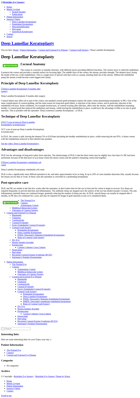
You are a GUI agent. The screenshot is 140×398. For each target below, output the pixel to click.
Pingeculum (17, 250)
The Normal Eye (28, 200)
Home (15, 50)
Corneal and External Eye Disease (53, 50)
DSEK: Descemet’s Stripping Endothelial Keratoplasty (41, 235)
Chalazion (16, 218)
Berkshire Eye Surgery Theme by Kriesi (52, 376)
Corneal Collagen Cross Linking (32, 247)
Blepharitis (16, 215)
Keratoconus (17, 245)
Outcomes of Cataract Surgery (25, 210)
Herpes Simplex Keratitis (23, 242)
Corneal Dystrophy (20, 223)
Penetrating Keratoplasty (28, 230)
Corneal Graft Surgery (79, 50)
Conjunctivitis (18, 220)
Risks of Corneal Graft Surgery (31, 237)
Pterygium (16, 252)
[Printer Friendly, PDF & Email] (11, 67)
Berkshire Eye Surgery (23, 376)
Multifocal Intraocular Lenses (24, 208)
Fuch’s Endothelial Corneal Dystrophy (28, 225)
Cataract (24, 203)
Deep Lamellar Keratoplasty (27, 43)
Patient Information (28, 50)
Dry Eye (15, 240)
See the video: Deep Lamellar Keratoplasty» (20, 143)
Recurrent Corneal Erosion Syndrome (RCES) (32, 255)
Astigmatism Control (29, 205)
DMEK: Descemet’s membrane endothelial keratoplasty (47, 301)
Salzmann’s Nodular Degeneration (27, 257)
